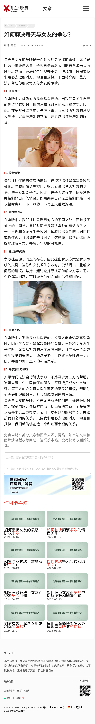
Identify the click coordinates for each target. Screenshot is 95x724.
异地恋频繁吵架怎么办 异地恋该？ (66, 625)
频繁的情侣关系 (66, 531)
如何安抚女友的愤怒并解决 (23, 531)
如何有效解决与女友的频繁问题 (23, 594)
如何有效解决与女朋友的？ (23, 563)
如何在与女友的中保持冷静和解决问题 (66, 594)
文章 (12, 26)
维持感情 (22, 26)
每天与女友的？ (66, 563)
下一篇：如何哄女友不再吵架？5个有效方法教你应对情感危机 (42, 468)
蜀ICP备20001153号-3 (55, 707)
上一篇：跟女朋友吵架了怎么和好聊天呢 (29, 457)
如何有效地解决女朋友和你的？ (23, 625)
